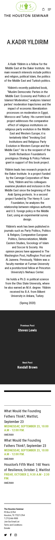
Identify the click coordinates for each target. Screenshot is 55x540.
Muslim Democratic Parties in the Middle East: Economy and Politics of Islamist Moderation (27, 96)
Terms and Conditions (13, 525)
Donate (7, 528)
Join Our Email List (11, 521)
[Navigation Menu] (49, 9)
